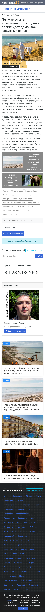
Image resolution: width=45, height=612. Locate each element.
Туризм (5, 63)
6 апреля (7, 210)
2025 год (20, 207)
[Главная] (2, 15)
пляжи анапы (9, 207)
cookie (9, 600)
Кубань (23, 66)
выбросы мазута (10, 195)
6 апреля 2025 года (21, 210)
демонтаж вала (26, 199)
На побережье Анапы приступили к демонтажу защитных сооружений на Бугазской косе (21, 370)
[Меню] (40, 9)
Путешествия (16, 63)
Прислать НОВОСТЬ (34, 490)
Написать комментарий (13, 233)
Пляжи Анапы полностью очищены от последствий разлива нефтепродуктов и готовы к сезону (21, 407)
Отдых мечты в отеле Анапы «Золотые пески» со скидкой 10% (21, 442)
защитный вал (31, 191)
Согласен (23, 608)
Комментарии (9, 227)
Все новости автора (16, 331)
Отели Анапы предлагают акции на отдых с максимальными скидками (21, 476)
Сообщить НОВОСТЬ (34, 250)
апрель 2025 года (10, 214)
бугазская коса (17, 191)
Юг (24, 63)
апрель (30, 207)
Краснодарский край (10, 66)
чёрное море (34, 203)
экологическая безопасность (15, 203)
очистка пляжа (25, 195)
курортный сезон (10, 199)
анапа (6, 191)
